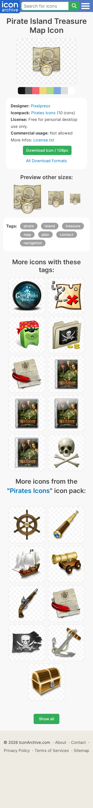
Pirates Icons (43, 112)
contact (66, 234)
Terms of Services (52, 750)
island (50, 226)
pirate (29, 226)
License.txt (43, 140)
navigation (33, 243)
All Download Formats (46, 160)
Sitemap (81, 750)
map (27, 234)
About (60, 742)
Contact (78, 742)
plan (45, 234)
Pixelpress (40, 106)
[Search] (73, 5)
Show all (46, 718)
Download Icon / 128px (47, 150)
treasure (73, 226)
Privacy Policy (17, 750)
